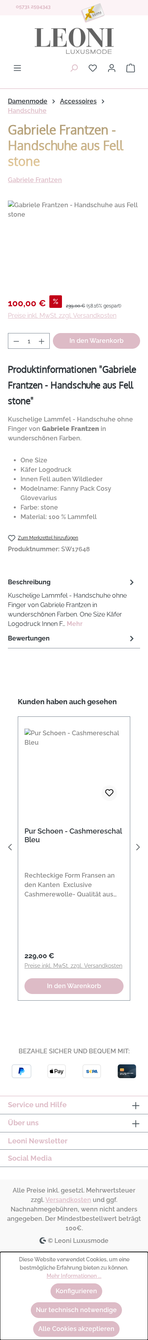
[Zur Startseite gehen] (74, 41)
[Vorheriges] (10, 848)
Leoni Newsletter (37, 1141)
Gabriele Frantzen (35, 180)
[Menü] (17, 68)
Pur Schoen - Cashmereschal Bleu (73, 835)
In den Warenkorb (96, 340)
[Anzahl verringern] (16, 341)
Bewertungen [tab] (29, 638)
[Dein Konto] (111, 68)
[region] (74, 245)
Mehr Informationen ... (74, 1276)
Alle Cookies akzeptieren (76, 1329)
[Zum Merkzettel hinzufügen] (109, 793)
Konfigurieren (76, 1291)
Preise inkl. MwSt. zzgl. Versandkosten (62, 315)
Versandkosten (68, 1200)
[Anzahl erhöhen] (42, 341)
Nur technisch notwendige (76, 1310)
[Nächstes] (138, 848)
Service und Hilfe (37, 1105)
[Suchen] (73, 68)
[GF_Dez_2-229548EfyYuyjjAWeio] (74, 245)
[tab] (72, 602)
